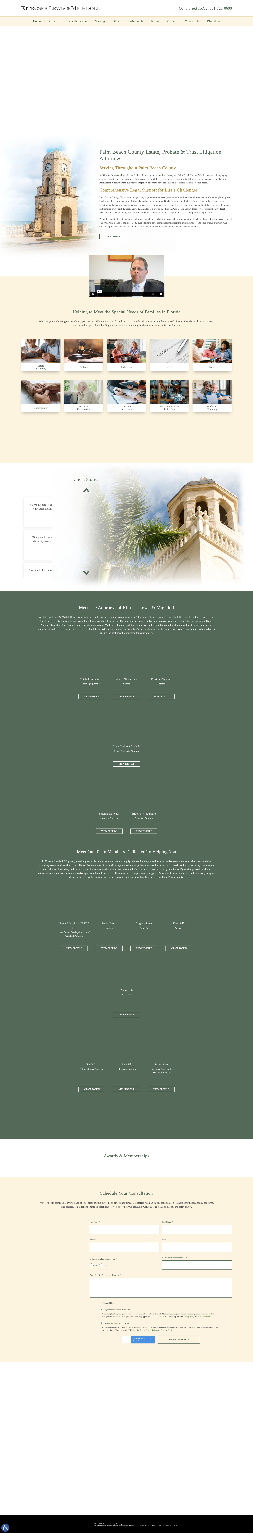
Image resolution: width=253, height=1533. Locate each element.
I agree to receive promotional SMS (117, 1323)
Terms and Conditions (164, 1525)
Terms (140, 1341)
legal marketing (113, 1525)
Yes (96, 1265)
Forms (155, 21)
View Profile (92, 697)
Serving (100, 21)
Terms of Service (204, 1317)
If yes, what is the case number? (175, 1257)
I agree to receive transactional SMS (117, 1310)
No (105, 1265)
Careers (172, 21)
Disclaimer (143, 1525)
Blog (116, 21)
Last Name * (167, 1222)
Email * (165, 1240)
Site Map (175, 1525)
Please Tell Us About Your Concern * (105, 1275)
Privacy (135, 1341)
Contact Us (192, 21)
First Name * (95, 1222)
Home (37, 21)
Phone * (93, 1240)
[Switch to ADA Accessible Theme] (5, 1528)
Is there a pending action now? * (103, 1259)
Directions (213, 21)
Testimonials (135, 21)
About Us (55, 21)
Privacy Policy (188, 1317)
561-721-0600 (221, 8)
